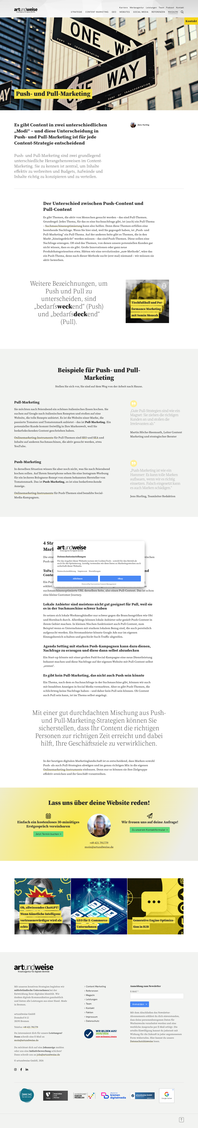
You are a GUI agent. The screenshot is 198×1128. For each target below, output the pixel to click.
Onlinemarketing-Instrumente (33, 437)
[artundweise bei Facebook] (21, 1069)
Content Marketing (96, 12)
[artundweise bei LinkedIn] (27, 1069)
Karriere (123, 7)
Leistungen (151, 7)
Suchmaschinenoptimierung (63, 226)
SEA (95, 437)
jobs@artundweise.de (48, 1054)
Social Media (140, 12)
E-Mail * (134, 991)
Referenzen (158, 12)
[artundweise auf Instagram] (15, 1069)
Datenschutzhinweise (141, 1041)
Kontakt (180, 7)
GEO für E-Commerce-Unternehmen (92, 923)
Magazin (173, 12)
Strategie (76, 12)
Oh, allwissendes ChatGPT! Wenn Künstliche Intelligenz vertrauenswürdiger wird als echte (41, 917)
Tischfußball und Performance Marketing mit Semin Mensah (147, 308)
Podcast (170, 7)
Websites (124, 12)
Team (161, 7)
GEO (114, 12)
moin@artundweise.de (99, 847)
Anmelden (138, 1004)
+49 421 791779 (99, 843)
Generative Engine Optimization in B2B (153, 923)
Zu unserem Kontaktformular (148, 829)
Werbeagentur (137, 7)
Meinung (24, 901)
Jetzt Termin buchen (47, 834)
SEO (84, 437)
